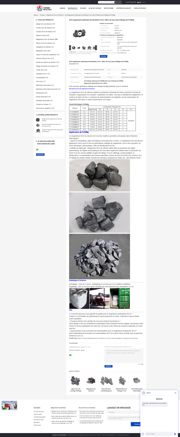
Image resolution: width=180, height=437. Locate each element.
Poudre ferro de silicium (44, 28)
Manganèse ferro (41, 51)
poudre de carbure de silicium (45, 62)
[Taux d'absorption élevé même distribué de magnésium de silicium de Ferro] (136, 380)
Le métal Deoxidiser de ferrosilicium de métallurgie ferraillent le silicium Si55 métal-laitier (91, 422)
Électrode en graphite (43, 108)
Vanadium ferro (41, 74)
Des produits (72, 8)
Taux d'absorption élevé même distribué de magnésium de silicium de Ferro (136, 390)
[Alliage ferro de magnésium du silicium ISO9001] (37, 120)
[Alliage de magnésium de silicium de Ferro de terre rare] (37, 125)
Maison (62, 8)
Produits (42, 15)
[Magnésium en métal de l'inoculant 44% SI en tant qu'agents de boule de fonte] (91, 380)
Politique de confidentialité (59, 435)
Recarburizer (40, 93)
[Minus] (175, 393)
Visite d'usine (108, 8)
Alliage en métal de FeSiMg (84, 338)
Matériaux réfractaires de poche (46, 89)
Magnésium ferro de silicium (55, 15)
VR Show (83, 8)
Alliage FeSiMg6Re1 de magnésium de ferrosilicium (125, 338)
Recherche (118, 2)
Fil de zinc (39, 81)
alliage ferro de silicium (43, 24)
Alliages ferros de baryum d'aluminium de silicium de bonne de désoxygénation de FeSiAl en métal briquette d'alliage (64, 412)
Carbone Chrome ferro (43, 58)
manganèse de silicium (43, 47)
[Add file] (143, 434)
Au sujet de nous (95, 8)
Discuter (103, 56)
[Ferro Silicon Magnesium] (80, 33)
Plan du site (37, 425)
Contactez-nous (140, 8)
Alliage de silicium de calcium (45, 66)
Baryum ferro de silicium (44, 43)
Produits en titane (42, 104)
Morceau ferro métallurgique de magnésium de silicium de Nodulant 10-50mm (106, 390)
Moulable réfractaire (43, 100)
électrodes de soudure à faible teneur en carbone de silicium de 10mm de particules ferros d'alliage (64, 417)
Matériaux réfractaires (43, 85)
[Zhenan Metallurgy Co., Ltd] (44, 8)
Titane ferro (40, 70)
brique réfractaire (42, 97)
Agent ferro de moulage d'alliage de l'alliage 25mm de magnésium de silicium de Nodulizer (75, 390)
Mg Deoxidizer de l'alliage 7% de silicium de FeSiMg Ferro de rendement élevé (121, 390)
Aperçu (36, 15)
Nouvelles (37, 422)
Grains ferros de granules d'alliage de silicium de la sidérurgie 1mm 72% (63, 422)
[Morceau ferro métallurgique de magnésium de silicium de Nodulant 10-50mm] (106, 380)
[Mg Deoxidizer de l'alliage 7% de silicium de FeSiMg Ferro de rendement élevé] (121, 380)
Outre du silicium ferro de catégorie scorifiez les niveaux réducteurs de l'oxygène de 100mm (90, 417)
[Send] (175, 434)
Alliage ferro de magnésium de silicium (101, 338)
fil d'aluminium (40, 77)
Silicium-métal (40, 35)
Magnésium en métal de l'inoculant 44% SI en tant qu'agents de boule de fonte (91, 390)
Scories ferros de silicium (44, 32)
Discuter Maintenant (131, 2)
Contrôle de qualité (123, 8)
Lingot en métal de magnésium (46, 55)
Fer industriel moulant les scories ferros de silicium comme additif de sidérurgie (92, 412)
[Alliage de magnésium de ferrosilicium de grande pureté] (37, 130)
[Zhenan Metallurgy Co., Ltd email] (38, 149)
